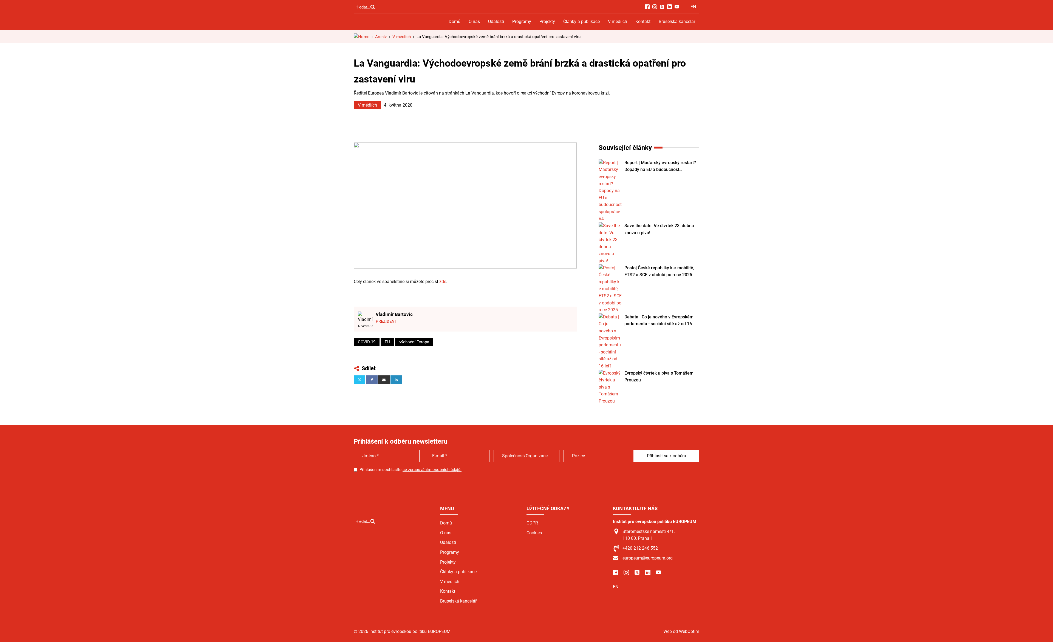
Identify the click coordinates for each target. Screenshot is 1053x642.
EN (693, 6)
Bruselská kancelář (677, 21)
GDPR (532, 523)
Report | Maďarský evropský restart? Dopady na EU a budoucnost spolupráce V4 (660, 166)
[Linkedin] (396, 379)
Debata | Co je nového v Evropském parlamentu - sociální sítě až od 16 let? (658, 320)
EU (387, 341)
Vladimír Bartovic (394, 314)
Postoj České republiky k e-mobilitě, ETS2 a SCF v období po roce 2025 (659, 271)
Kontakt (642, 21)
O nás (474, 21)
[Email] (384, 379)
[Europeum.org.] (361, 36)
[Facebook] (372, 379)
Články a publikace (581, 21)
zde (442, 281)
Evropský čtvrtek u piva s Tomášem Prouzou (658, 376)
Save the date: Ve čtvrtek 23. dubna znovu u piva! (659, 229)
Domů (454, 21)
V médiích (617, 21)
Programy (521, 21)
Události (496, 21)
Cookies (534, 532)
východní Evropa (414, 341)
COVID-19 (366, 341)
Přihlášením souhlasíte (411, 469)
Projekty (547, 21)
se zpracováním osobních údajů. (432, 469)
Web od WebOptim (681, 631)
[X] (359, 379)
